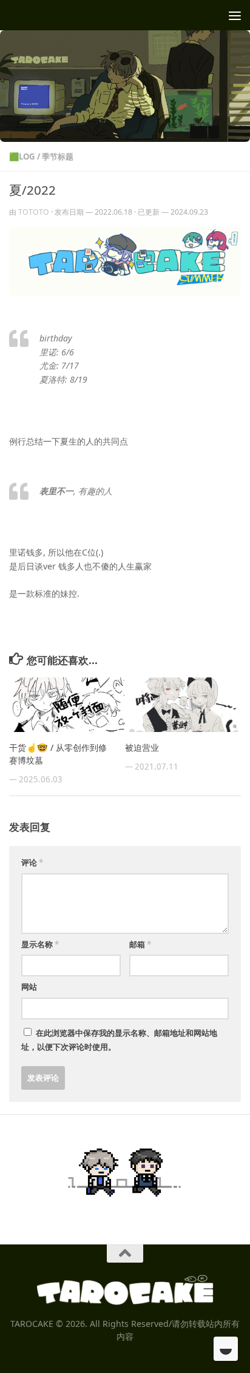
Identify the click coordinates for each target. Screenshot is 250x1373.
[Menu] (235, 15)
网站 (29, 986)
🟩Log (22, 156)
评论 (32, 862)
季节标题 (57, 156)
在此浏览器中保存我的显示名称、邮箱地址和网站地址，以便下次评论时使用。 (119, 1040)
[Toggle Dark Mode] (226, 1349)
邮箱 (140, 944)
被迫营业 (142, 747)
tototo (33, 212)
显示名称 (40, 944)
